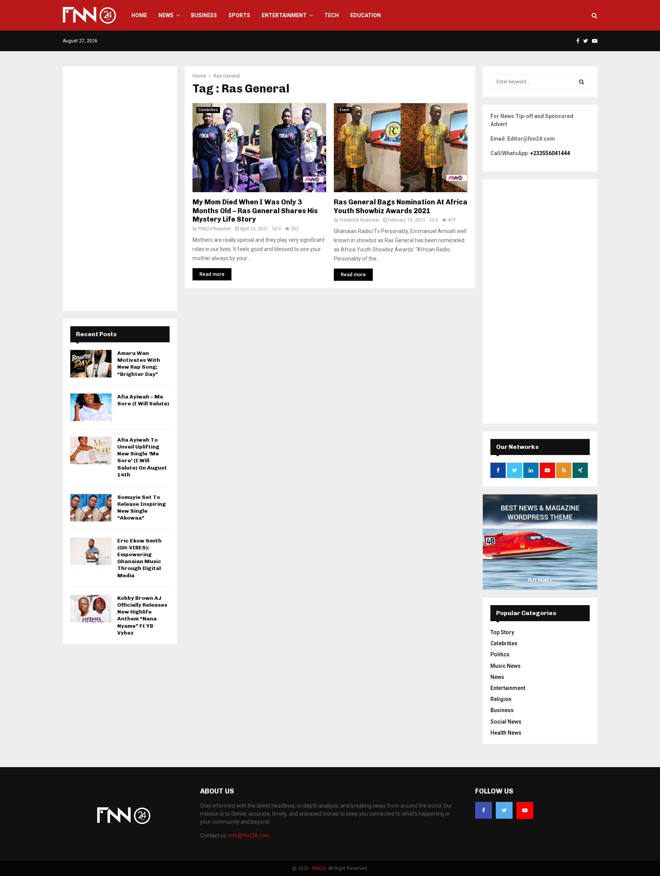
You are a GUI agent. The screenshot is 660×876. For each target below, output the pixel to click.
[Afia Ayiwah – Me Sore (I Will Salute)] (91, 407)
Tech (331, 15)
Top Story (502, 632)
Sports (239, 15)
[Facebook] (483, 810)
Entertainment (284, 15)
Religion (500, 699)
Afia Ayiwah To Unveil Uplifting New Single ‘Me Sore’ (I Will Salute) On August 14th (142, 457)
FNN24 (319, 868)
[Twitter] (504, 810)
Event (344, 110)
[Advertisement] (120, 188)
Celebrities (208, 110)
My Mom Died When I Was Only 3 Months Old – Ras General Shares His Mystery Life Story (255, 210)
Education (365, 15)
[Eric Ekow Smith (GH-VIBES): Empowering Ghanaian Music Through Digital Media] (91, 551)
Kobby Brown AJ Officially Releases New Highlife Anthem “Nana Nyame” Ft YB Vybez (142, 615)
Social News (505, 722)
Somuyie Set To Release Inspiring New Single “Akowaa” (141, 507)
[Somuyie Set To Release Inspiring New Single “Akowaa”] (91, 507)
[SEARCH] (581, 81)
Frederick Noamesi (359, 220)
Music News (505, 666)
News (166, 15)
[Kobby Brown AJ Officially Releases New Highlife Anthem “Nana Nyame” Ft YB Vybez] (91, 608)
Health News (505, 733)
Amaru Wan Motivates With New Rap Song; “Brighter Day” (138, 363)
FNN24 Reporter (214, 229)
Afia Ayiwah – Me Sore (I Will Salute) (143, 400)
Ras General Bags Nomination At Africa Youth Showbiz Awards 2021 (400, 206)
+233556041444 (550, 153)
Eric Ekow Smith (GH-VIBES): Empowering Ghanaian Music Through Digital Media (139, 558)
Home (139, 15)
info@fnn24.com (248, 835)
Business (204, 15)
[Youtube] (524, 810)
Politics (500, 654)
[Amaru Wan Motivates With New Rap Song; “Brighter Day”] (91, 363)
